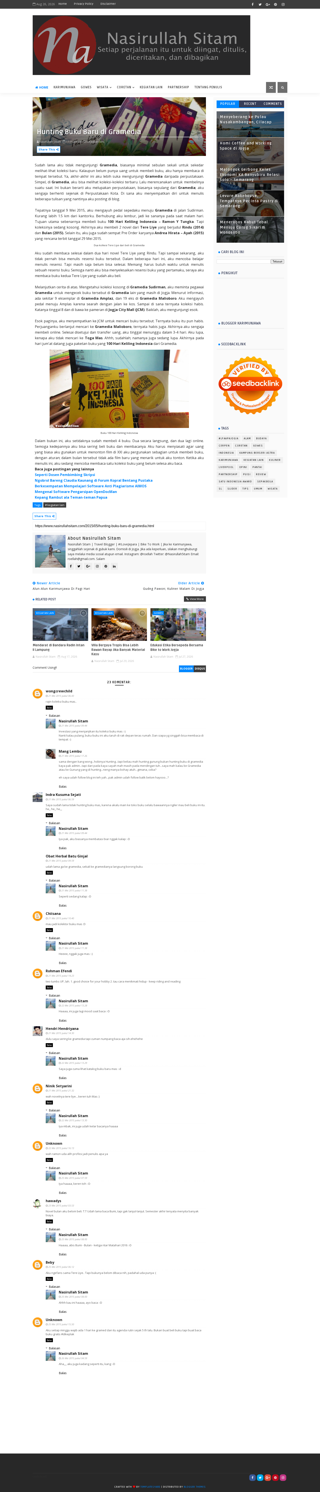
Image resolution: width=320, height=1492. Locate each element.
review (261, 474)
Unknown (54, 1143)
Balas (49, 707)
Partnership (178, 87)
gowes (158, 613)
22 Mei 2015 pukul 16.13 (61, 1148)
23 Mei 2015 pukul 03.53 (61, 1205)
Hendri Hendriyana (62, 1028)
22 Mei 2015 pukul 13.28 (74, 1005)
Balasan (54, 715)
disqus (200, 668)
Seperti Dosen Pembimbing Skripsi (65, 474)
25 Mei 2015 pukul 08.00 (74, 1239)
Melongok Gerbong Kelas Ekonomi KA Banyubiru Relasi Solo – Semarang (250, 174)
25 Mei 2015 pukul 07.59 (74, 1178)
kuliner (275, 460)
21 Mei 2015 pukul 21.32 (61, 1090)
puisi (247, 474)
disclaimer (108, 4)
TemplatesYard (150, 1487)
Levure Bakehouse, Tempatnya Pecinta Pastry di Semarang (249, 201)
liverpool (226, 467)
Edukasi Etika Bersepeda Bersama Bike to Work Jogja (176, 647)
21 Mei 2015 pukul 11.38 (74, 890)
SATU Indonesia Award (235, 481)
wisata (102, 87)
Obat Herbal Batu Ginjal (67, 856)
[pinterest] (275, 4)
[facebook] (252, 4)
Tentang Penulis (208, 87)
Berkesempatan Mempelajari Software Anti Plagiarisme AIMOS (91, 486)
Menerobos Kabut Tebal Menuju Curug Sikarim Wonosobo (244, 227)
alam (247, 438)
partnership (228, 474)
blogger (186, 668)
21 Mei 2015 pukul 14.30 (61, 1033)
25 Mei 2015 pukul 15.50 (61, 1324)
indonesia (226, 452)
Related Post (45, 599)
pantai (257, 467)
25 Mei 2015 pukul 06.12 (61, 1266)
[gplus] (267, 4)
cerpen (224, 445)
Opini (243, 467)
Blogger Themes (195, 1487)
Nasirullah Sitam (73, 721)
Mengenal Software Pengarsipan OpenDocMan (76, 491)
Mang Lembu (70, 751)
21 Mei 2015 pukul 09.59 (61, 860)
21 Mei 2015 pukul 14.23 (61, 975)
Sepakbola (265, 481)
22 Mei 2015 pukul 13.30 (74, 1120)
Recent (250, 104)
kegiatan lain (45, 613)
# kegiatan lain (54, 505)
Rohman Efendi (59, 971)
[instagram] (283, 4)
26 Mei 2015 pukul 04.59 (74, 1358)
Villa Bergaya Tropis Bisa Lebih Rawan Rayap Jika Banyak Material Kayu (118, 649)
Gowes (86, 87)
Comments (273, 104)
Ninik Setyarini (59, 1086)
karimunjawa (65, 87)
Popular (228, 104)
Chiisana (53, 913)
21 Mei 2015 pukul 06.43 (61, 695)
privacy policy (83, 4)
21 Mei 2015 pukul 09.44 (74, 725)
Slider (232, 488)
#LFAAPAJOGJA (228, 438)
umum (258, 488)
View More (197, 599)
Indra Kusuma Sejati (63, 794)
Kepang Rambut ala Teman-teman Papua (71, 497)
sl (220, 488)
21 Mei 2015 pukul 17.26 (74, 755)
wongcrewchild (59, 691)
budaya (261, 438)
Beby (50, 1262)
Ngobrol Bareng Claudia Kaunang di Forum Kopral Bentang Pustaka (94, 480)
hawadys (53, 1200)
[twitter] (260, 4)
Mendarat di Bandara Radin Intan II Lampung (58, 647)
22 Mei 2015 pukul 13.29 (74, 1062)
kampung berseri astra (257, 452)
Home (62, 4)
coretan (124, 87)
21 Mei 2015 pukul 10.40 (61, 918)
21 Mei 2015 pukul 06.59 (61, 799)
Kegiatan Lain (151, 87)
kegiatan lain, (95, 142)
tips (246, 488)
